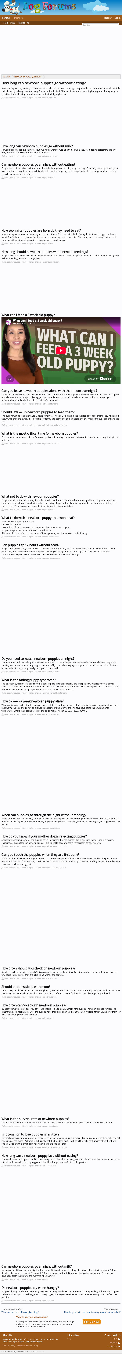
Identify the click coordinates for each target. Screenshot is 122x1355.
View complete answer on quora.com (38, 1279)
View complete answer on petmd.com (38, 177)
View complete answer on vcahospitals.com (40, 262)
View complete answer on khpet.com (37, 1018)
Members (18, 17)
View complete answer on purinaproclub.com (41, 443)
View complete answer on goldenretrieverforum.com (44, 1147)
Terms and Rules (24, 1345)
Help (36, 1345)
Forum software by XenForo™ (23, 1352)
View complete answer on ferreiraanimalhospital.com (44, 425)
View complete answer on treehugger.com (40, 404)
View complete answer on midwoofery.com (40, 536)
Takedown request (12, 97)
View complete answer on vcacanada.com (39, 978)
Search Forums (9, 23)
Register (107, 17)
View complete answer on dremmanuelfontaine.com (44, 867)
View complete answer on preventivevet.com (41, 558)
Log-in (115, 1338)
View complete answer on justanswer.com (39, 156)
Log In (117, 17)
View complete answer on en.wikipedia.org (40, 1126)
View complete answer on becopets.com (39, 97)
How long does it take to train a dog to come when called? (92, 1312)
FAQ (69, 1338)
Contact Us (113, 1346)
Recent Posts (23, 23)
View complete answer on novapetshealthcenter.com (44, 693)
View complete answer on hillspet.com (38, 1300)
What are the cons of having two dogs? (20, 1312)
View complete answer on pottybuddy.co (39, 997)
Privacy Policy (9, 1345)
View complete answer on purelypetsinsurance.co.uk (44, 846)
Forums (6, 17)
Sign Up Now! (91, 1321)
